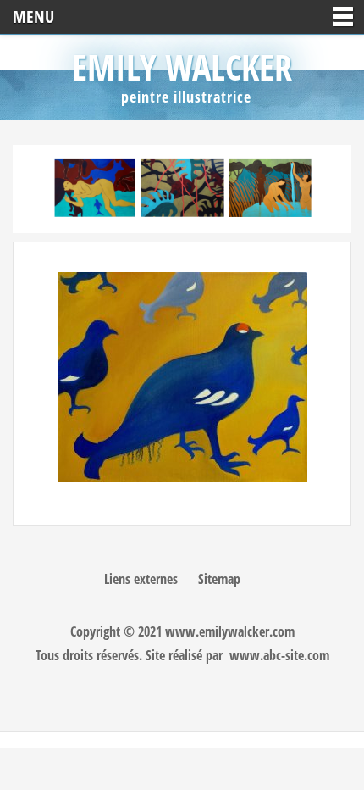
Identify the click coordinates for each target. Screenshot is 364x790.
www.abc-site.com (279, 655)
